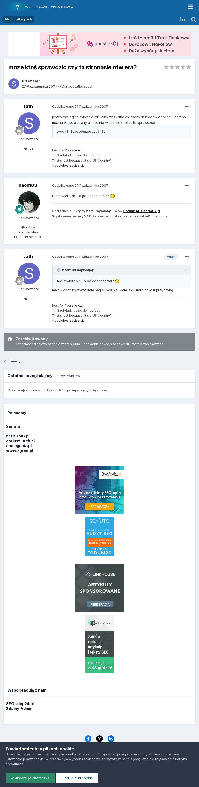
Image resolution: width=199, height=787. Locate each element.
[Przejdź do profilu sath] (13, 83)
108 (30, 148)
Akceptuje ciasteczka (32, 778)
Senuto (13, 426)
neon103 (28, 185)
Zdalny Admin (19, 708)
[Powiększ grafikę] (112, 196)
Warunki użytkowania (158, 759)
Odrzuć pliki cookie (77, 778)
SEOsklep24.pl (20, 703)
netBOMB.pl (17, 436)
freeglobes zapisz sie (68, 165)
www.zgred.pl (19, 450)
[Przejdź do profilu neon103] (29, 202)
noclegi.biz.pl (19, 445)
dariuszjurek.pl (20, 440)
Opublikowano (80, 106)
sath (28, 106)
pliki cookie (67, 754)
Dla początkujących (77, 86)
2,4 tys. (30, 227)
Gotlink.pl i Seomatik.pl (141, 211)
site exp (78, 150)
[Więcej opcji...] (186, 106)
